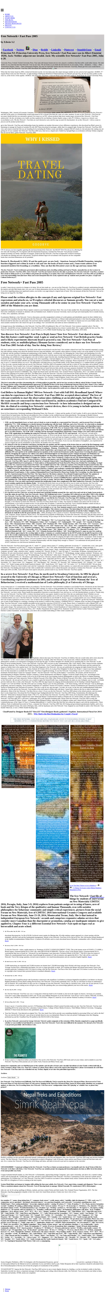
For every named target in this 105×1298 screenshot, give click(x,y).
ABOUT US (9, 16)
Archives (4, 1077)
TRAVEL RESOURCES (13, 23)
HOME (7, 14)
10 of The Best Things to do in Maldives (83, 885)
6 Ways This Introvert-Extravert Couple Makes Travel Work (52, 750)
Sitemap (7, 1289)
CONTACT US (10, 27)
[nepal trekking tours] (52, 1155)
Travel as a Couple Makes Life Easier (18, 746)
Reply (7, 941)
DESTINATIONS (11, 22)
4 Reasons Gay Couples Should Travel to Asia (86, 746)
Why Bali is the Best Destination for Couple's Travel (55, 714)
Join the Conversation (97, 897)
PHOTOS (8, 25)
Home (7, 1291)
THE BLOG (9, 20)
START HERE (10, 18)
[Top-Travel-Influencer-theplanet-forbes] (20, 1058)
